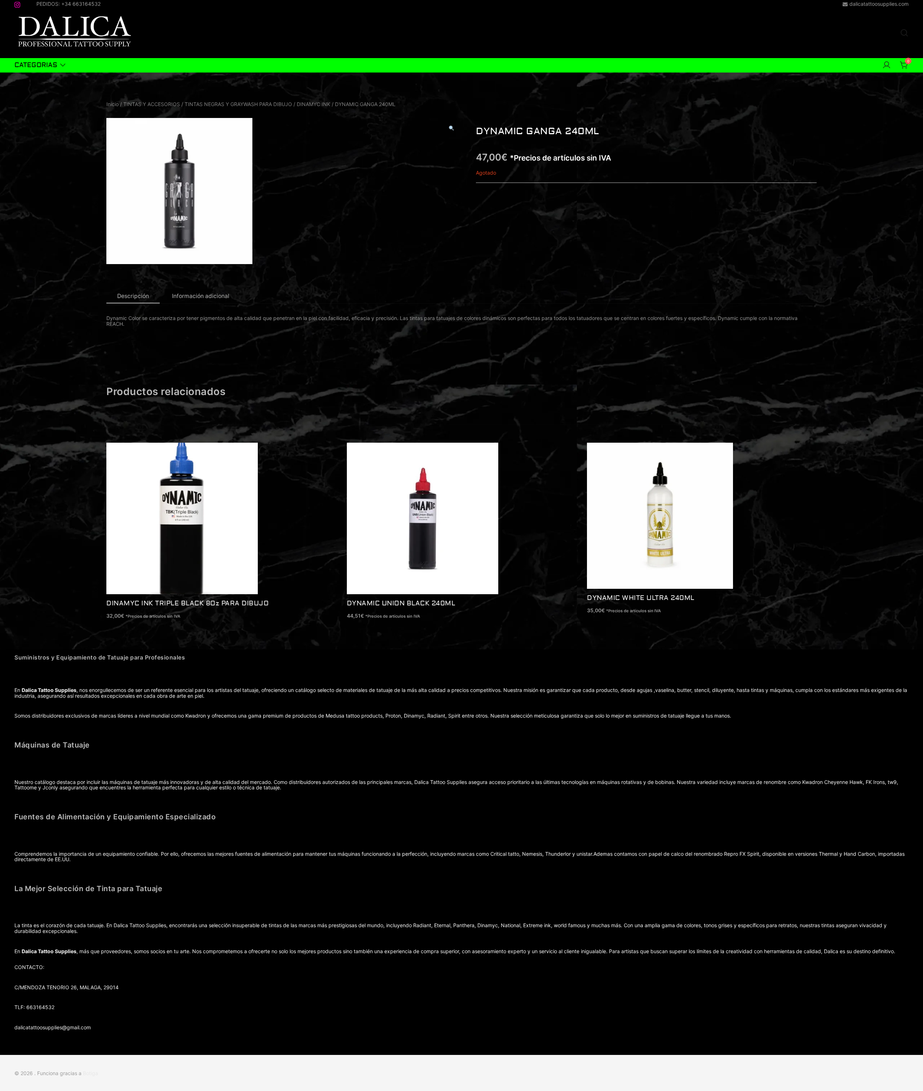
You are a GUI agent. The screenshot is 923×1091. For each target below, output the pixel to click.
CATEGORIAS (35, 65)
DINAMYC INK (313, 104)
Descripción (133, 296)
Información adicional (200, 296)
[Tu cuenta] (886, 65)
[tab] (133, 296)
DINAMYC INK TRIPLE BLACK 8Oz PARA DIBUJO (187, 603)
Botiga (90, 1073)
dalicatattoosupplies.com (879, 4)
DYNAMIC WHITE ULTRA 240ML (640, 598)
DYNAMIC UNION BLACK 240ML (401, 603)
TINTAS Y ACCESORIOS (151, 104)
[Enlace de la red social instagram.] (17, 3)
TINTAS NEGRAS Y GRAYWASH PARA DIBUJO (238, 104)
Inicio (112, 104)
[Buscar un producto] (904, 33)
